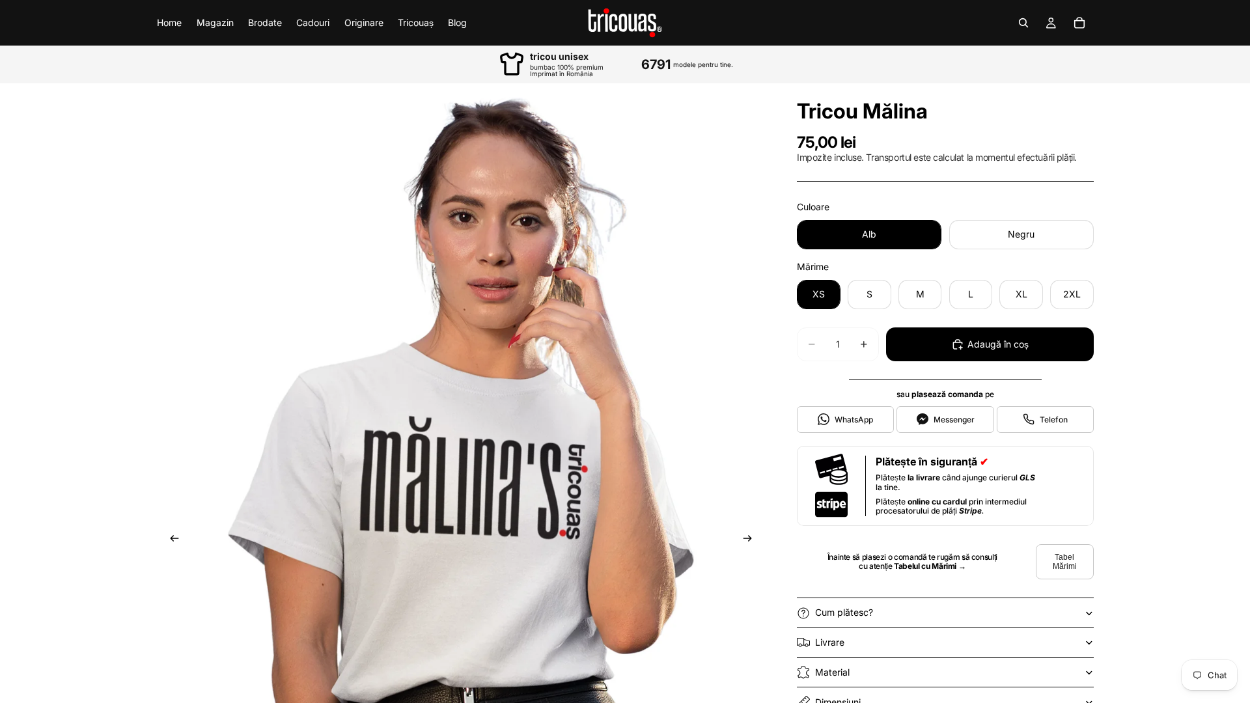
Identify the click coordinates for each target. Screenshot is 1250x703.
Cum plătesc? (844, 612)
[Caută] (1023, 22)
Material (832, 672)
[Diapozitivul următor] (751, 540)
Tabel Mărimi (1065, 562)
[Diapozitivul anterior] (170, 540)
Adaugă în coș (998, 344)
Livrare (829, 642)
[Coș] (1079, 22)
